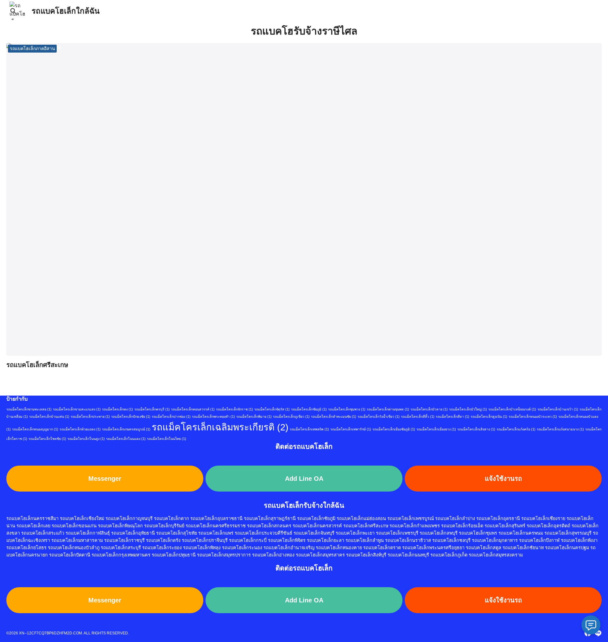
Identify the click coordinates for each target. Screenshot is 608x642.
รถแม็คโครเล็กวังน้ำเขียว (379, 416)
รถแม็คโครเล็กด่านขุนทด (388, 409)
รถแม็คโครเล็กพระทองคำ (213, 416)
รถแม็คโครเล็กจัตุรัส (272, 409)
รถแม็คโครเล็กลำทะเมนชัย (333, 416)
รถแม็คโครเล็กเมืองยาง (436, 429)
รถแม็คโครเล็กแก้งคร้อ (516, 429)
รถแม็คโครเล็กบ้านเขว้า (557, 409)
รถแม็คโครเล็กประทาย (90, 416)
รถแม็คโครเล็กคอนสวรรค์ (193, 409)
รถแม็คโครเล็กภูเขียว (291, 416)
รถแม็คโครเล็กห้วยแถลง (80, 429)
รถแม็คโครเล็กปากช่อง (171, 416)
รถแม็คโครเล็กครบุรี (152, 409)
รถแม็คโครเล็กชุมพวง (346, 409)
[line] (598, 633)
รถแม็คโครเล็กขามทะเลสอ (29, 409)
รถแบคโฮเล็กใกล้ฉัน (65, 11)
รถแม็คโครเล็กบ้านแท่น (49, 416)
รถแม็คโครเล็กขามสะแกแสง (77, 409)
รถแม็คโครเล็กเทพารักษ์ (350, 429)
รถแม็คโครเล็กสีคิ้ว (417, 416)
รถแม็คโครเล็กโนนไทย (166, 439)
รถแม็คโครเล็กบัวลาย (429, 409)
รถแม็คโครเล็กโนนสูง (86, 439)
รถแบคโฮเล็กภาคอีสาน (32, 48)
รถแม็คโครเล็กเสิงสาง (476, 429)
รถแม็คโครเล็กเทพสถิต (309, 429)
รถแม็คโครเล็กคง (117, 409)
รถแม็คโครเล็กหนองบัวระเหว (533, 416)
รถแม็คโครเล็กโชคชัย (47, 439)
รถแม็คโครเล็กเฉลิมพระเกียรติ (220, 427)
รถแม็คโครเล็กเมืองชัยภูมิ (393, 429)
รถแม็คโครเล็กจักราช (234, 409)
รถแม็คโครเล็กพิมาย (254, 416)
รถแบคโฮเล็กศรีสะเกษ (37, 364)
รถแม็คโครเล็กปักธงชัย (130, 416)
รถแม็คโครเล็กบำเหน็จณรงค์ (512, 409)
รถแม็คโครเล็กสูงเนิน (489, 416)
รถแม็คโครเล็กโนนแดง (126, 439)
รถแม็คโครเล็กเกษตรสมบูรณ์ (126, 429)
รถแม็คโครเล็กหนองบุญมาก (35, 429)
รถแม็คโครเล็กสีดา (452, 416)
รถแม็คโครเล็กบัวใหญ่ (468, 409)
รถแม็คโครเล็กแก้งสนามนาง (560, 429)
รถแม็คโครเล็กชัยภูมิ (309, 409)
